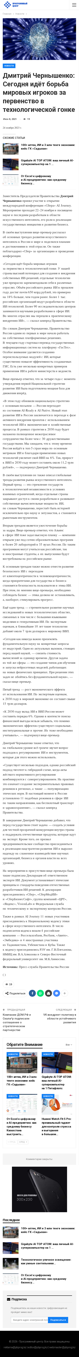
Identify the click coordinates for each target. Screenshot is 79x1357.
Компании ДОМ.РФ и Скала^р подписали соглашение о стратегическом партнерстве (17, 1022)
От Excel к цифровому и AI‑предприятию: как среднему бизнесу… (43, 179)
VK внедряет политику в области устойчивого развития (59, 1018)
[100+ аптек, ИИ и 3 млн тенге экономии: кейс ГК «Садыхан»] (11, 149)
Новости (9, 66)
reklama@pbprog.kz (15, 1347)
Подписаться (58, 1320)
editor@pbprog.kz (38, 1347)
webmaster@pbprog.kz (62, 1347)
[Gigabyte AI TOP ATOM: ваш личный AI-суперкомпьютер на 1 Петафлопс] (11, 164)
